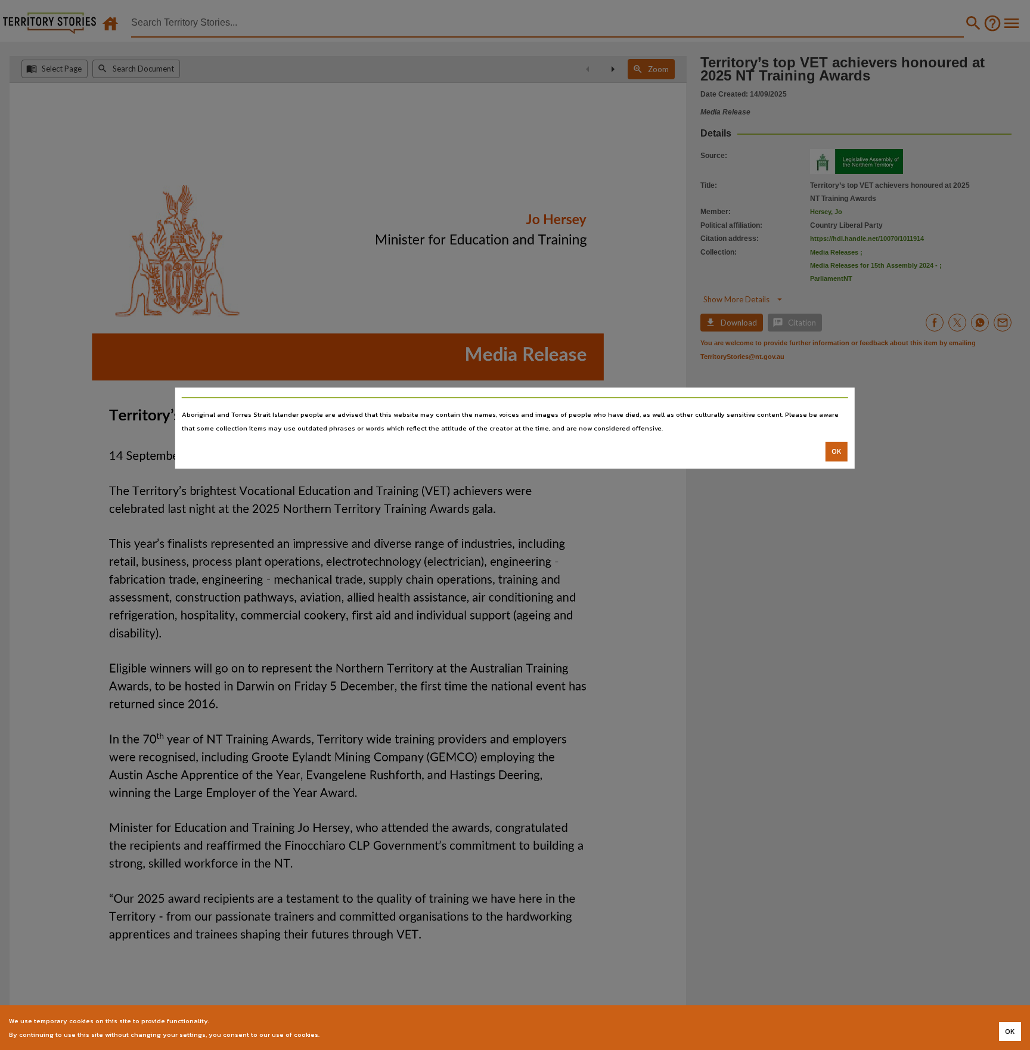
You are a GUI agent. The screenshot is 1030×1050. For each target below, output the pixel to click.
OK (837, 451)
